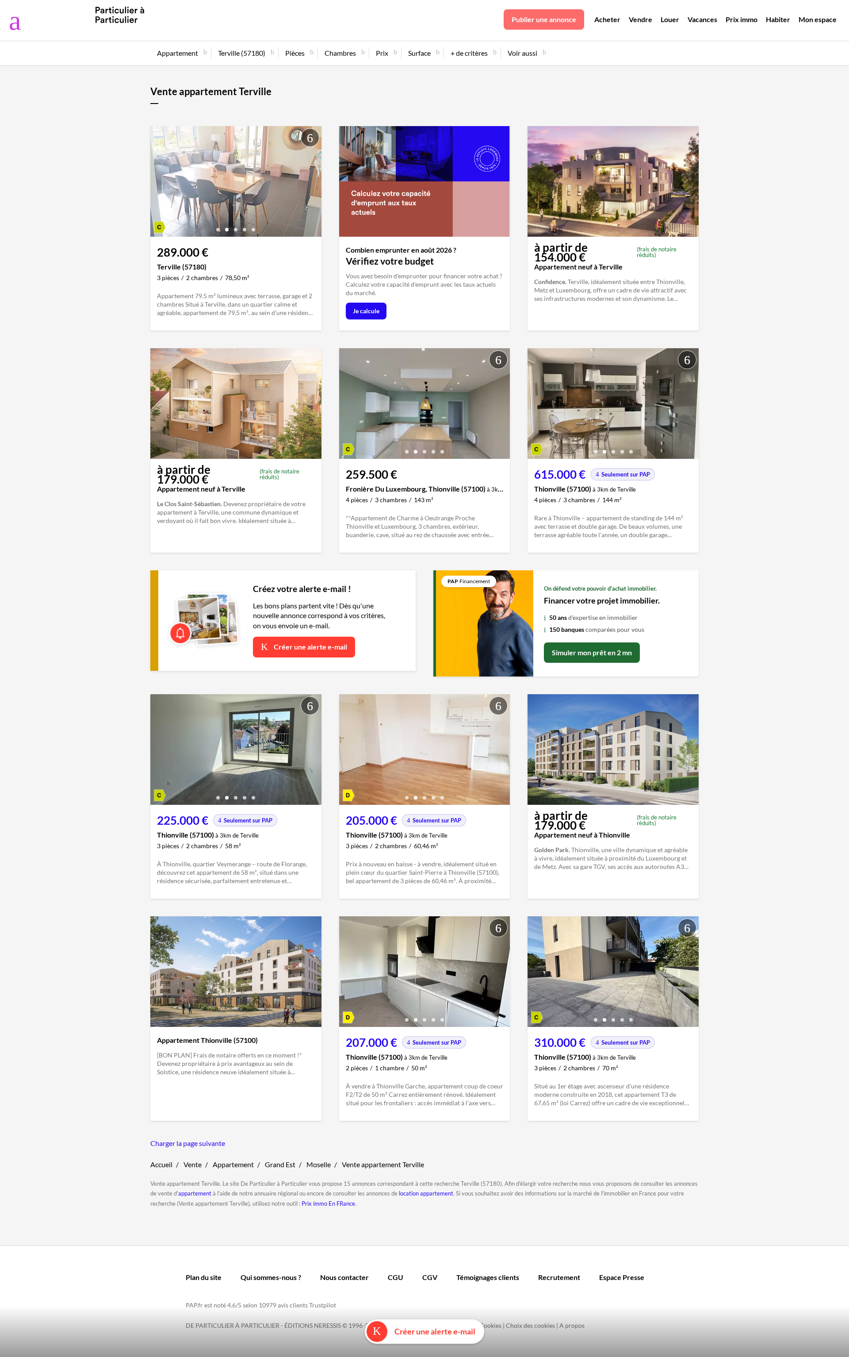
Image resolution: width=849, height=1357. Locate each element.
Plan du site (204, 1277)
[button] (218, 226)
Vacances (702, 19)
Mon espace (818, 19)
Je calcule (366, 311)
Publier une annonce (544, 19)
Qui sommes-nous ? (271, 1277)
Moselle (318, 1164)
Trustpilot (322, 1305)
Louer (670, 19)
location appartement (426, 1193)
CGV (429, 1277)
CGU (395, 1277)
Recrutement (559, 1277)
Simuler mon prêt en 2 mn (592, 652)
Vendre (640, 19)
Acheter (607, 19)
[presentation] (159, 183)
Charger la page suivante (187, 1143)
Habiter (778, 19)
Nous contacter (344, 1277)
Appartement (233, 1164)
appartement (194, 1193)
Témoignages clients (487, 1277)
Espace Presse (621, 1277)
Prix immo (741, 19)
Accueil (161, 1164)
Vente (193, 1164)
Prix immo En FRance (328, 1203)
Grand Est (280, 1164)
